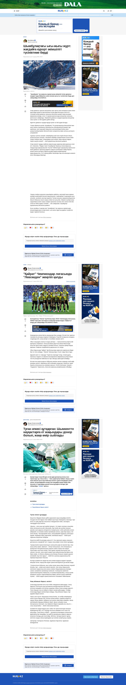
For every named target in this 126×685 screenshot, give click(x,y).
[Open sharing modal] (25, 106)
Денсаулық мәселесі (35, 419)
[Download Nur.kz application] (63, 4)
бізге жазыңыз (47, 217)
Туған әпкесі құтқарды (38, 504)
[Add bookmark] (25, 111)
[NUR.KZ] (63, 11)
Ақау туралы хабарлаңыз (90, 676)
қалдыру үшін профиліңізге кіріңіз (57, 240)
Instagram (69, 254)
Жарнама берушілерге (106, 676)
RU (104, 11)
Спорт (24, 264)
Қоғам (24, 36)
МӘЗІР (17, 11)
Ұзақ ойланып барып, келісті (40, 507)
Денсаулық (26, 419)
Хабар (41, 486)
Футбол (29, 264)
